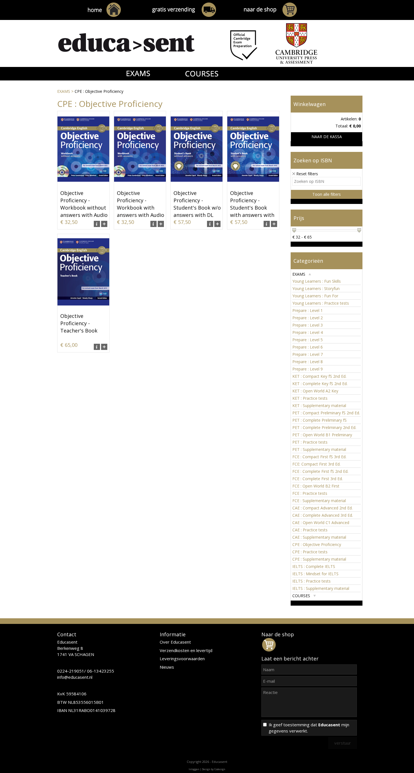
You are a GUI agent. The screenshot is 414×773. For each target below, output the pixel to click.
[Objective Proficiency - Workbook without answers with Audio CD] (83, 185)
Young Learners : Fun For (315, 295)
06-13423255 (100, 671)
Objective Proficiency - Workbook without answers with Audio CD (84, 208)
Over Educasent (175, 642)
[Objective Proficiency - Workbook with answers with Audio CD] (140, 185)
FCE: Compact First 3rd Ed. (316, 464)
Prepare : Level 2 (307, 317)
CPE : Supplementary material (319, 559)
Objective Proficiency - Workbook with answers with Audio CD (140, 208)
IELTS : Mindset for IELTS (315, 573)
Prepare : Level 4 (307, 332)
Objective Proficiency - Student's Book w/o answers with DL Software (197, 208)
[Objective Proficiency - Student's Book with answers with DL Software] (253, 185)
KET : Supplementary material (319, 405)
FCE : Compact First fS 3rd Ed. (319, 456)
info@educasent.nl (74, 677)
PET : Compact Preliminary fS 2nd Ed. (326, 412)
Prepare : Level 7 (307, 354)
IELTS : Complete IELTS (313, 566)
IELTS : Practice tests (311, 581)
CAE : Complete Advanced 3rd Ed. (322, 515)
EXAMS (63, 91)
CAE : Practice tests (310, 529)
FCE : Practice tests (309, 493)
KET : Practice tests (310, 398)
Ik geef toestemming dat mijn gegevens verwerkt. (309, 728)
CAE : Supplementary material (319, 537)
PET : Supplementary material (319, 449)
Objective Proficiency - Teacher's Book (78, 323)
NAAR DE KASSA (326, 136)
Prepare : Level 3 (307, 325)
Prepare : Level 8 (307, 361)
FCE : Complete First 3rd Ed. (317, 478)
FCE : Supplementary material (319, 500)
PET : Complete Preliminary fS (319, 420)
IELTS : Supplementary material (320, 588)
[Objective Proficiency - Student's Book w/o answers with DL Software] (196, 185)
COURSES (301, 595)
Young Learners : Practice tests (320, 303)
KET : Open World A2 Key (315, 391)
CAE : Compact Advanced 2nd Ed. (322, 508)
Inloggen (194, 769)
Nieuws (167, 667)
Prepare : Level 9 (307, 369)
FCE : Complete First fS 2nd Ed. (320, 471)
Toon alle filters (326, 194)
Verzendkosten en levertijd (186, 650)
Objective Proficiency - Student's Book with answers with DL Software (252, 208)
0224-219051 (70, 671)
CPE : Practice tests (310, 551)
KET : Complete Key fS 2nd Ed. (320, 383)
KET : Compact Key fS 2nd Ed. (319, 376)
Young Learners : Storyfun (316, 288)
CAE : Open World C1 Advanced (320, 522)
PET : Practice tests (310, 442)
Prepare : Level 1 (307, 310)
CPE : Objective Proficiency (316, 544)
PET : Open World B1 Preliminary (322, 434)
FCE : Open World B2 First (315, 486)
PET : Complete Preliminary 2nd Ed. (324, 427)
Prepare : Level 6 (307, 347)
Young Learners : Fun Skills (316, 281)
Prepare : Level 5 (307, 339)
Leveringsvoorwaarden (182, 658)
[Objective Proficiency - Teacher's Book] (83, 308)
